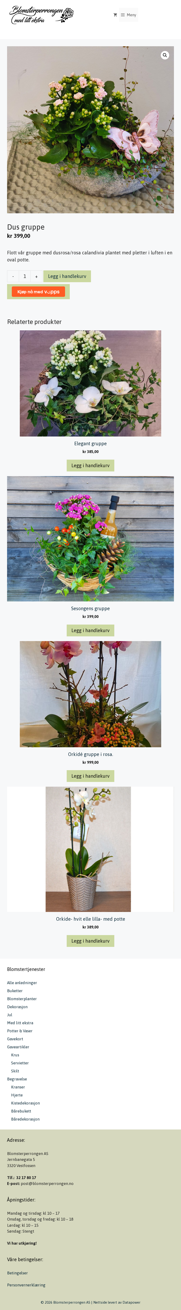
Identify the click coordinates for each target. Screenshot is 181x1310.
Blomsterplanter (22, 998)
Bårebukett (21, 1111)
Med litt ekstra (20, 1022)
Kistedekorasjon (25, 1103)
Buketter (15, 990)
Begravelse (17, 1079)
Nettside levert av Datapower (116, 1302)
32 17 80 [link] (23, 1177)
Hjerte (17, 1095)
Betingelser (17, 1273)
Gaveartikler (18, 1047)
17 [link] (34, 1177)
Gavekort (15, 1039)
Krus (15, 1055)
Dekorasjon (17, 1006)
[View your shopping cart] (115, 15)
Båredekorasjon (25, 1119)
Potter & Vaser (20, 1031)
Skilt (15, 1071)
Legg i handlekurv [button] (90, 465)
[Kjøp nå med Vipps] (38, 291)
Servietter (20, 1063)
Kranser (18, 1087)
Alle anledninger (22, 982)
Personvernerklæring (26, 1285)
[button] (165, 55)
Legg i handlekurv (67, 276)
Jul (9, 1014)
